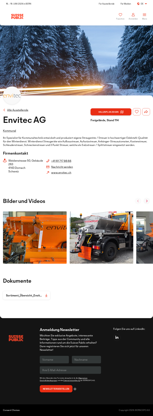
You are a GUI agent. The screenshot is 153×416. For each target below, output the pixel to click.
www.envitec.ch (61, 172)
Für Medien (126, 3)
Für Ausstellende (106, 3)
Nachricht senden (62, 166)
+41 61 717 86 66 (61, 161)
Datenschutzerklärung (71, 380)
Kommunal (9, 130)
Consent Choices (11, 410)
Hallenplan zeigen (108, 112)
